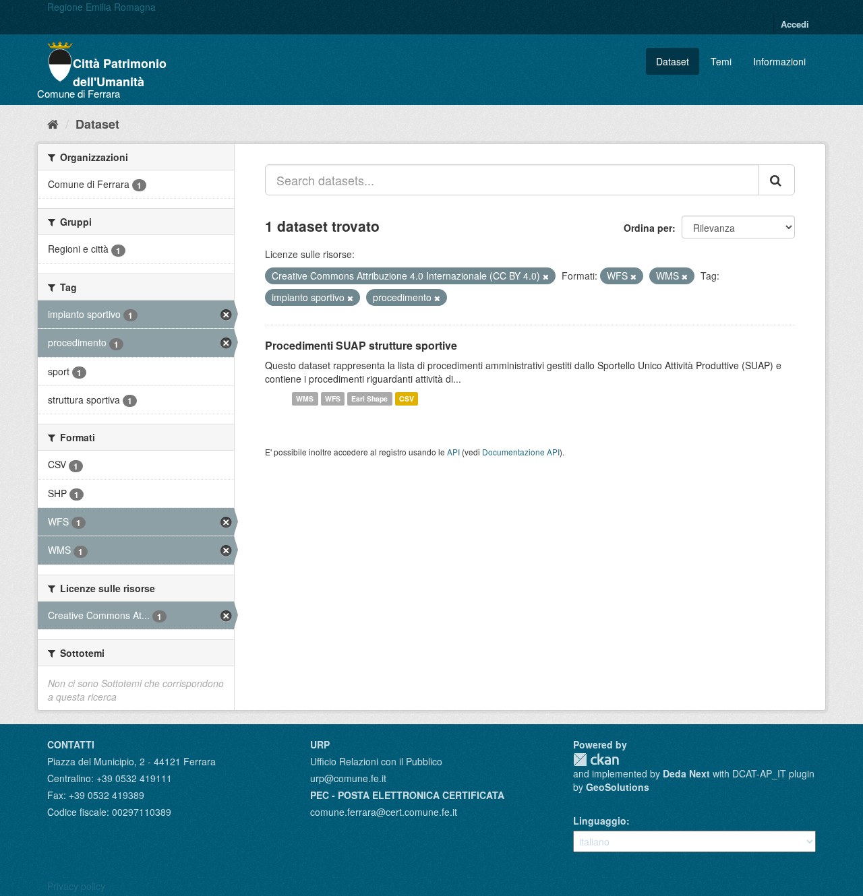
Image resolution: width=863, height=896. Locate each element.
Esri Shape (369, 398)
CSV (406, 398)
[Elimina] (546, 276)
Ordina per (648, 227)
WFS (332, 398)
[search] (776, 179)
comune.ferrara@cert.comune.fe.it (383, 812)
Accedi (795, 24)
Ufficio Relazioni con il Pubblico (376, 761)
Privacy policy (76, 886)
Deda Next (686, 773)
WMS (305, 398)
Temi (721, 61)
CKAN (596, 760)
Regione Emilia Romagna (101, 6)
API (453, 451)
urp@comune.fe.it (348, 778)
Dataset (672, 61)
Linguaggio (599, 820)
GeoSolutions (617, 787)
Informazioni (779, 61)
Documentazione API (521, 451)
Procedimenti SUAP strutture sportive (361, 345)
